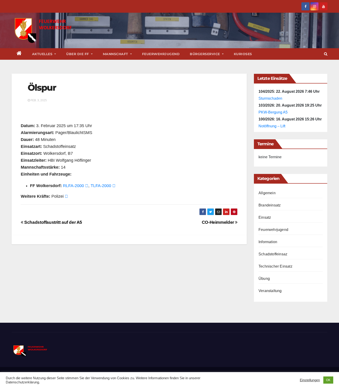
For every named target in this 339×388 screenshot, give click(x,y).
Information (268, 242)
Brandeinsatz (270, 205)
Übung (264, 279)
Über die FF (78, 54)
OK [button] (328, 380)
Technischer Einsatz (275, 266)
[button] (325, 54)
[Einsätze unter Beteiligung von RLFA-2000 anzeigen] (86, 185)
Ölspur (42, 87)
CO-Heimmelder (218, 222)
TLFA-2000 (101, 185)
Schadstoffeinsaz (273, 254)
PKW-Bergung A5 (273, 112)
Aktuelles (43, 54)
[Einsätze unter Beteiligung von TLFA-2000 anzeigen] (114, 185)
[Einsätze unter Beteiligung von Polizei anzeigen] (66, 196)
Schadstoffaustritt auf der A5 (52, 222)
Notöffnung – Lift (272, 126)
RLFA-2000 (73, 185)
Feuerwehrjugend (161, 54)
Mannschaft (116, 54)
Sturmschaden (270, 98)
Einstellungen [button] (310, 380)
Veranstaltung (270, 291)
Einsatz (265, 217)
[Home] (19, 54)
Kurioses (243, 54)
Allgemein (267, 193)
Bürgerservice (205, 54)
